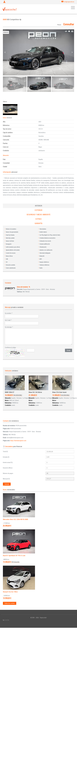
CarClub (7, 620)
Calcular (6, 484)
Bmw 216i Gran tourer (59, 392)
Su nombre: (8, 313)
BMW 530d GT (9, 392)
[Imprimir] (72, 31)
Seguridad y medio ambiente (39, 214)
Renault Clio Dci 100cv (10, 592)
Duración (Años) (7, 468)
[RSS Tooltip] (29, 287)
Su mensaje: (9, 327)
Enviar (68, 350)
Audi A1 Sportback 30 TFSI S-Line (14, 556)
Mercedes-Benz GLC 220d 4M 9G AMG (15, 519)
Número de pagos (8, 473)
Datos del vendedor (22, 287)
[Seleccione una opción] (66, 31)
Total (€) (5, 451)
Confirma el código (10, 347)
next (72, 52)
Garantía (38, 223)
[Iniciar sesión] (4, 2)
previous (4, 52)
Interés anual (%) (8, 462)
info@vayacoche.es (69, 2)
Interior (38, 206)
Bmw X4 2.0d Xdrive (35, 392)
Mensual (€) (6, 479)
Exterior (38, 210)
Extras (38, 219)
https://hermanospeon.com (18, 441)
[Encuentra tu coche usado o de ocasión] (9, 9)
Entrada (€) (6, 457)
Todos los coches (9, 603)
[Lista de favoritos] (69, 31)
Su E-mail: (8, 320)
